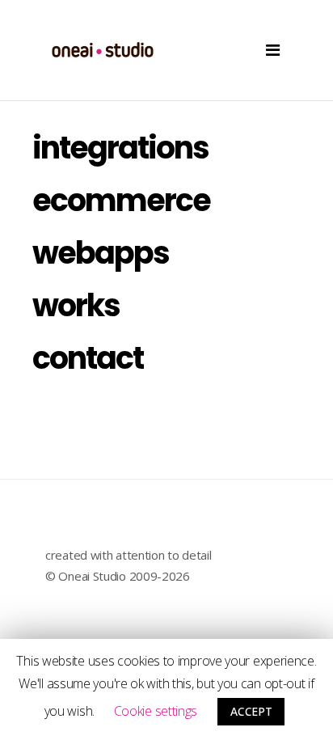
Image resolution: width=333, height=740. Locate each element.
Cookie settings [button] (156, 711)
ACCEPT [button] (251, 711)
